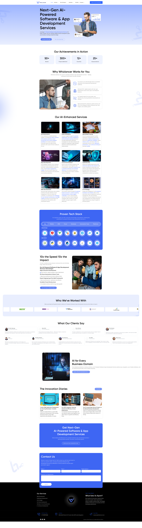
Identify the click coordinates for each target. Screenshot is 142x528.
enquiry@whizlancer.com (98, 515)
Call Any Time (44, 513)
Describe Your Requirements (47, 474)
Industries (70, 2)
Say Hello (95, 513)
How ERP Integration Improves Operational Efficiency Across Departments (69, 409)
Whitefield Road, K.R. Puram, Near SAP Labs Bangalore (71, 515)
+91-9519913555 (44, 515)
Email (62, 468)
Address (60, 513)
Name (42, 468)
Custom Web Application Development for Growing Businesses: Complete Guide (49, 409)
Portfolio (76, 2)
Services (55, 2)
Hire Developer (63, 2)
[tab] (45, 224)
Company (81, 2)
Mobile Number (84, 468)
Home (52, 2)
